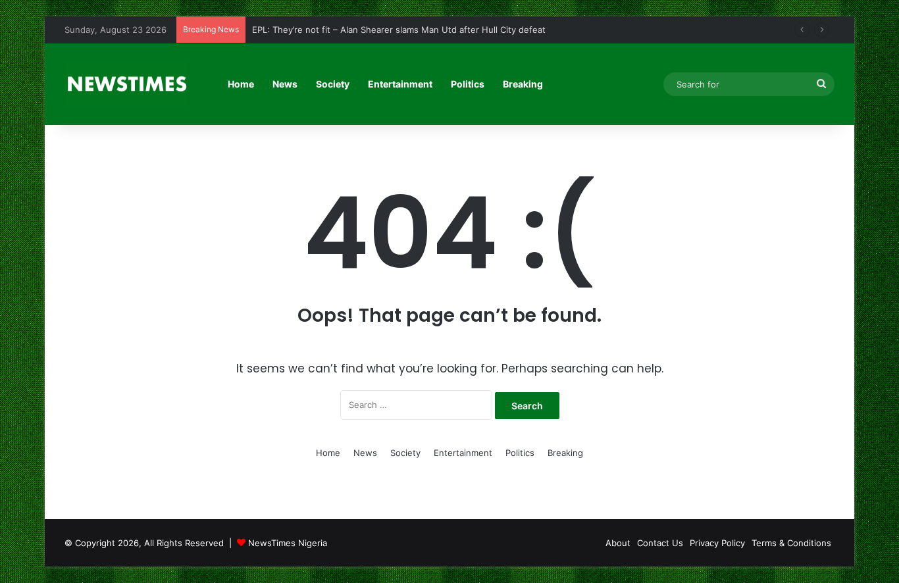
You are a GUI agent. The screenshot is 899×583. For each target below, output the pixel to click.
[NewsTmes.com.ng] (125, 84)
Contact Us (660, 543)
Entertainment (400, 83)
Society (332, 83)
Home (241, 83)
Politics (467, 83)
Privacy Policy (717, 543)
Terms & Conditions (791, 543)
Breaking (523, 83)
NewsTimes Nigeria (287, 543)
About (617, 543)
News (284, 83)
